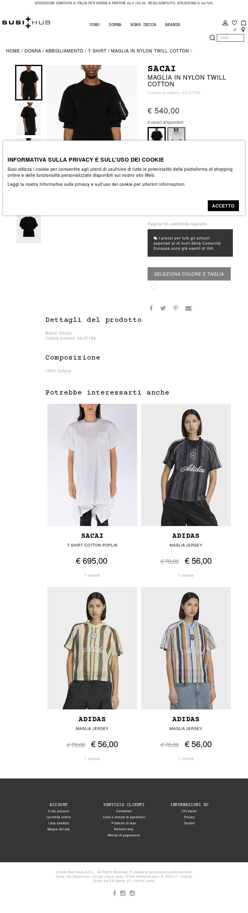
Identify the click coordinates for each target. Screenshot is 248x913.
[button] (223, 205)
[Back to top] (231, 896)
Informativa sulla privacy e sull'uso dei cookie (86, 184)
